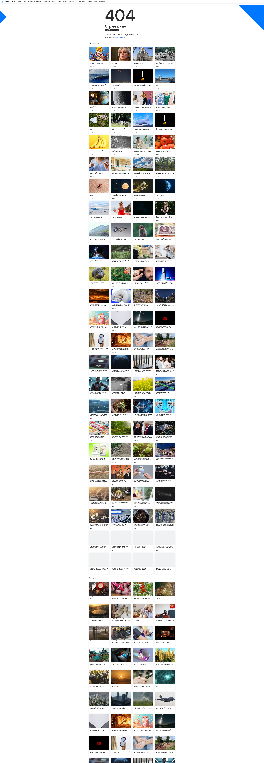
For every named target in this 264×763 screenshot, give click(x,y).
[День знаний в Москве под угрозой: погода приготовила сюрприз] (165, 211)
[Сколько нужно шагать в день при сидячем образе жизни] (121, 255)
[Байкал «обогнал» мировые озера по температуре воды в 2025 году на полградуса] (165, 541)
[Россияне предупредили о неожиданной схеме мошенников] (99, 321)
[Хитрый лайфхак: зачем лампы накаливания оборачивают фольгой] (121, 233)
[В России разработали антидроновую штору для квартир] (121, 321)
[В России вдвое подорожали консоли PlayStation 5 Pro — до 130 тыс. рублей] (165, 277)
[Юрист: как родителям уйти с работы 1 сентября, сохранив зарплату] (121, 629)
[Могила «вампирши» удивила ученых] (121, 123)
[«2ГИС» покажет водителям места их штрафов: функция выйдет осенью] (99, 453)
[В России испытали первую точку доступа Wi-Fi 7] (99, 343)
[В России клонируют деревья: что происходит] (121, 409)
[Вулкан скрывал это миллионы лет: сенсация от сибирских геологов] (99, 233)
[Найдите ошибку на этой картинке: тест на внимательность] (143, 475)
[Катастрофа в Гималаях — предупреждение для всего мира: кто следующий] (165, 57)
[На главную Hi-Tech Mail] (6, 1)
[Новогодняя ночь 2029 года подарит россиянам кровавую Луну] (165, 321)
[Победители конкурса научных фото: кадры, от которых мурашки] (143, 695)
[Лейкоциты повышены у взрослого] (99, 629)
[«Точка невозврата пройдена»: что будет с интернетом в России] (165, 299)
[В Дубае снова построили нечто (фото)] (165, 453)
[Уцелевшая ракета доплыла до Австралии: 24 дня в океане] (99, 79)
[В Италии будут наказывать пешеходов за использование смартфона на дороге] (165, 585)
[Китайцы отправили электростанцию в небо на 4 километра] (143, 123)
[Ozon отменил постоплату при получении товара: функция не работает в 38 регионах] (143, 497)
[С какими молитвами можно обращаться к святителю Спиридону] (99, 57)
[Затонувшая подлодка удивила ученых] (165, 724)
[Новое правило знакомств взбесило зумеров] (121, 211)
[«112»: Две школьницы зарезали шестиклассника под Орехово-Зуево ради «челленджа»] (143, 79)
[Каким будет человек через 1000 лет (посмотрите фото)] (99, 387)
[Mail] (2, 1)
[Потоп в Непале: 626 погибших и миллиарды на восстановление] (121, 453)
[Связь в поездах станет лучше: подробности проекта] (99, 607)
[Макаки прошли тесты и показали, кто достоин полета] (143, 233)
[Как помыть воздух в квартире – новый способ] (165, 409)
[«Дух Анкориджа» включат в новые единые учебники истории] (143, 431)
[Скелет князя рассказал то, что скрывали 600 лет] (143, 57)
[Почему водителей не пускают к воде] (121, 497)
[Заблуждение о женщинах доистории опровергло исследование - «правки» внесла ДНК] (121, 145)
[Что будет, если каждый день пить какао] (99, 724)
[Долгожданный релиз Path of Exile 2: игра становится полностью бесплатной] (99, 563)
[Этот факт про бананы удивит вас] (99, 145)
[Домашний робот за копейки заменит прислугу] (99, 585)
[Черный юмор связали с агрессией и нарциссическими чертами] (165, 607)
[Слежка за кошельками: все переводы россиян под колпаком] (121, 585)
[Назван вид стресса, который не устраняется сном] (165, 255)
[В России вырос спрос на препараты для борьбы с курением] (99, 167)
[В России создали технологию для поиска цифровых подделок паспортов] (99, 497)
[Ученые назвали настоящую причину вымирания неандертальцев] (143, 189)
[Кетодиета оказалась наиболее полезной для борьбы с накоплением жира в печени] (121, 563)
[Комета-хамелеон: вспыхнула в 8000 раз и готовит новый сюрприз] (165, 497)
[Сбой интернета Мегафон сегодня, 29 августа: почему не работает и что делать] (143, 563)
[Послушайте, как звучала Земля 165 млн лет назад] (121, 431)
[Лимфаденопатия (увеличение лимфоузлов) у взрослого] (121, 651)
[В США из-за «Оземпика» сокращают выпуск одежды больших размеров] (165, 101)
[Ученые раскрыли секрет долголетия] (143, 746)
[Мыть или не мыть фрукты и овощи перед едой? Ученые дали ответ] (143, 255)
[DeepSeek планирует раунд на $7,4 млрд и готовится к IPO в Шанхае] (143, 629)
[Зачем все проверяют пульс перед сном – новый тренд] (143, 343)
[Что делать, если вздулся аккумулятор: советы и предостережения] (121, 387)
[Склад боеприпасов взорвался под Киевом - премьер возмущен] (121, 343)
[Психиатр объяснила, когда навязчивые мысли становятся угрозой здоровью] (121, 607)
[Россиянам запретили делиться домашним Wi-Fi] (143, 365)
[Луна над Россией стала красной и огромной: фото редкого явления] (121, 189)
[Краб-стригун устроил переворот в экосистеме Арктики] (143, 541)
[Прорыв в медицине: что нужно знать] (99, 189)
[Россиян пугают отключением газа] (99, 255)
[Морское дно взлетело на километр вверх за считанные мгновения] (143, 167)
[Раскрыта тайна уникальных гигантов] (99, 277)
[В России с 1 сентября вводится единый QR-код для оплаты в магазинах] (99, 365)
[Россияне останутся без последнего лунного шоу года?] (143, 211)
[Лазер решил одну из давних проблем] (165, 387)
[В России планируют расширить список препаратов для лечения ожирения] (143, 651)
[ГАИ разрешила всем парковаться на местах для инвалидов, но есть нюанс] (99, 519)
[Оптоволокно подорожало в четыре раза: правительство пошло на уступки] (99, 651)
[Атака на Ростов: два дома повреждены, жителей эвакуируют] (165, 629)
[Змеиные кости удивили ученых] (165, 695)
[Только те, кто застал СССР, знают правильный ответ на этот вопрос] (165, 519)
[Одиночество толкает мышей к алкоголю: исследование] (121, 695)
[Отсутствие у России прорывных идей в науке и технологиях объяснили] (143, 409)
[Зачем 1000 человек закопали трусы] (99, 123)
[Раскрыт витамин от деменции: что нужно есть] (143, 277)
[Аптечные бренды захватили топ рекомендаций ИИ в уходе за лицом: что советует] (143, 607)
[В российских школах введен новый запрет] (165, 475)
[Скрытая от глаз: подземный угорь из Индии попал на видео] (99, 475)
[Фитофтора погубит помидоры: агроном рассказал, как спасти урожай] (165, 145)
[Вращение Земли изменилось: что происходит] (165, 189)
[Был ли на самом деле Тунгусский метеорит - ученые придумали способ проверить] (143, 321)
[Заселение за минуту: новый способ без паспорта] (165, 651)
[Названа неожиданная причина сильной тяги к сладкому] (99, 431)
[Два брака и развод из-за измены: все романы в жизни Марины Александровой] (165, 365)
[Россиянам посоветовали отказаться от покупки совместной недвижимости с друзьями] (165, 673)
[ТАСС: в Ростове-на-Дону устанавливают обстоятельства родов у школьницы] (121, 746)
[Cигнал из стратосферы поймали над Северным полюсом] (99, 211)
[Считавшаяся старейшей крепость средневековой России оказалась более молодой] (165, 343)
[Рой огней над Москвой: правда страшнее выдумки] (121, 79)
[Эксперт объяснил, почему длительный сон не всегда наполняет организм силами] (143, 673)
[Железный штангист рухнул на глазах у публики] (121, 673)
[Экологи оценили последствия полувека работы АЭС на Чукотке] (165, 167)
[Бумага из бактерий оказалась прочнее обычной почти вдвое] (99, 541)
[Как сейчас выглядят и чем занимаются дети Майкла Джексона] (121, 475)
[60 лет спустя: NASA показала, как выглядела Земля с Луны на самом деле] (121, 101)
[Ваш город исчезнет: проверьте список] (99, 101)
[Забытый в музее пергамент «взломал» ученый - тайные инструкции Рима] (165, 563)
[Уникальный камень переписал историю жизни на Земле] (99, 746)
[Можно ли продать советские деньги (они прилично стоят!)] (165, 233)
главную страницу (119, 37)
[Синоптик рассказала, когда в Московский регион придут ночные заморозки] (165, 431)
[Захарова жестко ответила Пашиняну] (121, 57)
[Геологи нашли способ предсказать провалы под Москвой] (143, 299)
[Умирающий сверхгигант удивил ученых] (165, 79)
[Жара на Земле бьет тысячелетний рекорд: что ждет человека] (99, 299)
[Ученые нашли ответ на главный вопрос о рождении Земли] (121, 365)
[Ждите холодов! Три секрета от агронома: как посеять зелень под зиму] (143, 453)
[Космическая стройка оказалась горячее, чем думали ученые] (143, 585)
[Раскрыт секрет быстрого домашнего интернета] (121, 519)
